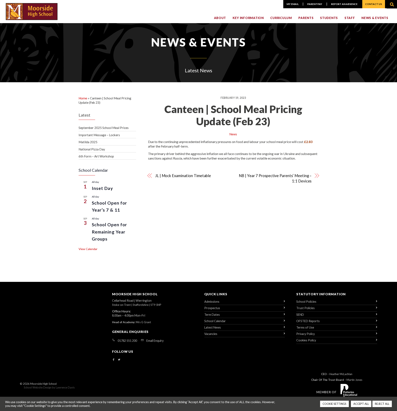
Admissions (211, 301)
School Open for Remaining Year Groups (109, 232)
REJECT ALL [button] (382, 403)
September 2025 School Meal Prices (104, 128)
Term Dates (212, 314)
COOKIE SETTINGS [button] (334, 403)
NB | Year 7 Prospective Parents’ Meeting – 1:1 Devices (275, 178)
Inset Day (102, 188)
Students (329, 18)
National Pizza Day (92, 149)
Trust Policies (305, 308)
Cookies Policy (306, 340)
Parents (305, 18)
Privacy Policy (305, 334)
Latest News (212, 327)
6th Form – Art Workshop (96, 156)
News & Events (374, 18)
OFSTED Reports (308, 321)
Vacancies (210, 334)
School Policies (306, 301)
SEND (300, 314)
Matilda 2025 (88, 142)
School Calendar (215, 321)
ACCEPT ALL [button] (361, 403)
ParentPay (314, 4)
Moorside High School (43, 383)
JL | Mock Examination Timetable (183, 175)
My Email (293, 4)
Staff (349, 18)
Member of (326, 392)
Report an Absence (344, 4)
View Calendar (88, 249)
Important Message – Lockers (99, 135)
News (233, 134)
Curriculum (281, 18)
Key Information (248, 18)
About (220, 18)
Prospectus (212, 308)
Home (83, 98)
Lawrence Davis (65, 387)
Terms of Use (305, 327)
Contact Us (373, 4)
